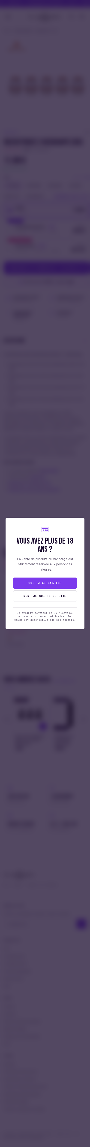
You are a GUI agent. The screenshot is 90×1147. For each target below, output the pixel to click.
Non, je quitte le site (45, 596)
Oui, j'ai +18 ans (44, 583)
